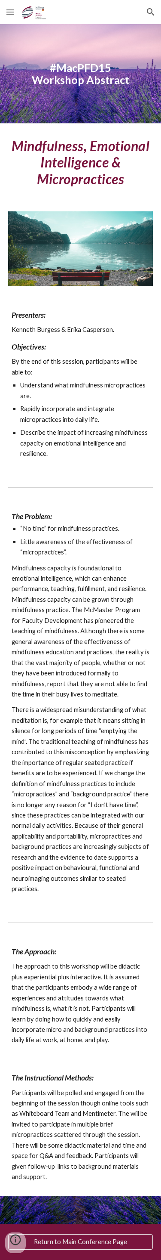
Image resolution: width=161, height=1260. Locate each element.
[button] (10, 12)
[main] (80, 74)
